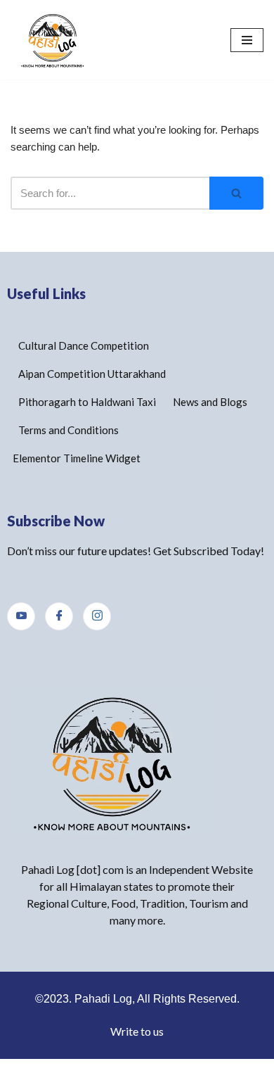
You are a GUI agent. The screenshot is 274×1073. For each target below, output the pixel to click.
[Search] (236, 193)
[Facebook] (59, 616)
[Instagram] (97, 616)
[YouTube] (21, 616)
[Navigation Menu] (246, 40)
